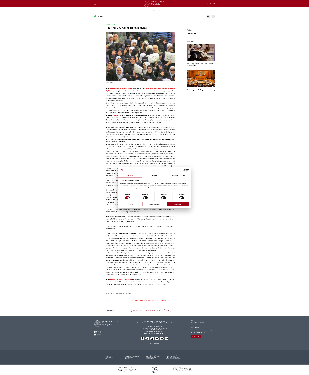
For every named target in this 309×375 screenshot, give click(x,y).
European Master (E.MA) (151, 357)
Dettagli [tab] (154, 175)
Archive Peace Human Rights (172, 355)
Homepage (151, 10)
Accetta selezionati (154, 204)
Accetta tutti (177, 204)
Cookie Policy (154, 343)
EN (210, 3)
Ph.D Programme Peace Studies (132, 356)
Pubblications (128, 358)
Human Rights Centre (109, 355)
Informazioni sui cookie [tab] (178, 175)
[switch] (145, 197)
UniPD (192, 321)
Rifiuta (131, 204)
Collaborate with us (109, 357)
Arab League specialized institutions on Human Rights (200, 64)
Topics (159, 10)
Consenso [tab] (130, 175)
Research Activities (129, 357)
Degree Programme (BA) (151, 355)
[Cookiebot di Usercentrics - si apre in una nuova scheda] (182, 170)
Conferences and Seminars (131, 359)
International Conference (130, 361)
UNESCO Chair (108, 356)
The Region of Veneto (170, 356)
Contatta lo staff (197, 323)
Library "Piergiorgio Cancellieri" (172, 357)
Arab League (110, 24)
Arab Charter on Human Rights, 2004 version (150, 300)
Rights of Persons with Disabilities (173, 358)
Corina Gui (111, 293)
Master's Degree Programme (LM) (153, 356)
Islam (167, 310)
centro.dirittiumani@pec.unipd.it (154, 333)
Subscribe (195, 336)
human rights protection (153, 310)
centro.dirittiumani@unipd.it (154, 331)
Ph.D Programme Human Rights (132, 355)
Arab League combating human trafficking (201, 90)
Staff (106, 358)
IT (207, 3)
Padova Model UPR (150, 358)
